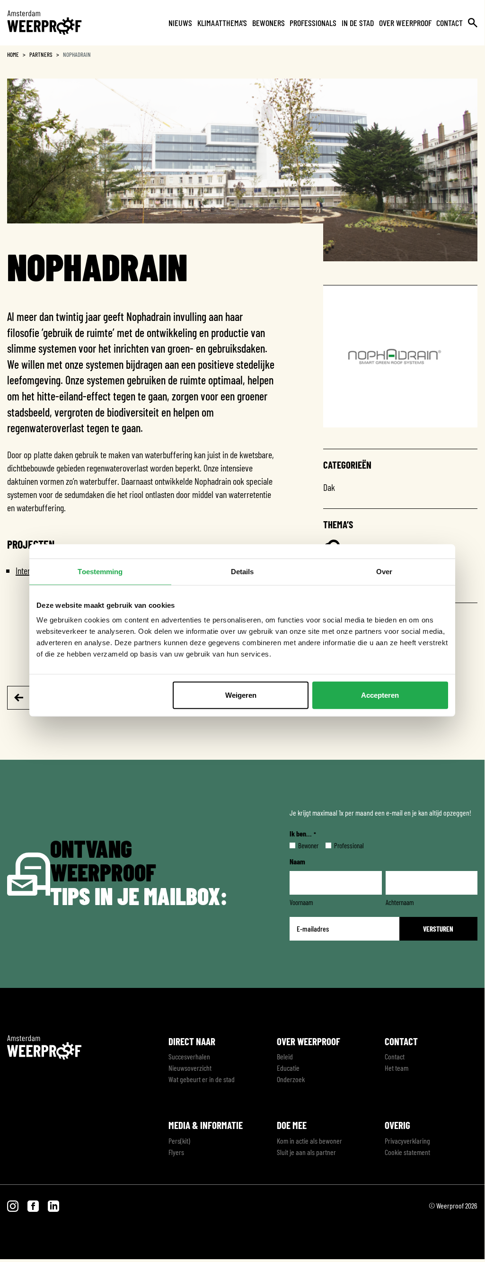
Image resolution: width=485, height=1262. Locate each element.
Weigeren (240, 695)
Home (13, 54)
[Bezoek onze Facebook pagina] (33, 1205)
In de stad (358, 23)
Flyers (176, 1151)
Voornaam (301, 902)
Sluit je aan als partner (306, 1151)
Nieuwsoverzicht (190, 1067)
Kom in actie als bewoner (309, 1140)
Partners (41, 54)
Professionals (313, 23)
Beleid (285, 1056)
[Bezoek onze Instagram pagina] (13, 1205)
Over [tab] (384, 571)
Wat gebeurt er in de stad (201, 1079)
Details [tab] (242, 571)
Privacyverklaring (407, 1140)
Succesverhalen (189, 1056)
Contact (449, 23)
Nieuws (180, 23)
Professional (341, 845)
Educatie (288, 1067)
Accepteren (380, 695)
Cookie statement (407, 1151)
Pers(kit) (179, 1140)
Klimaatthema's (222, 23)
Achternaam (400, 902)
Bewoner (300, 845)
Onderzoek (291, 1079)
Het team (396, 1067)
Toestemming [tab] (100, 571)
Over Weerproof (405, 23)
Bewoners (268, 23)
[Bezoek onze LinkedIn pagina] (53, 1205)
